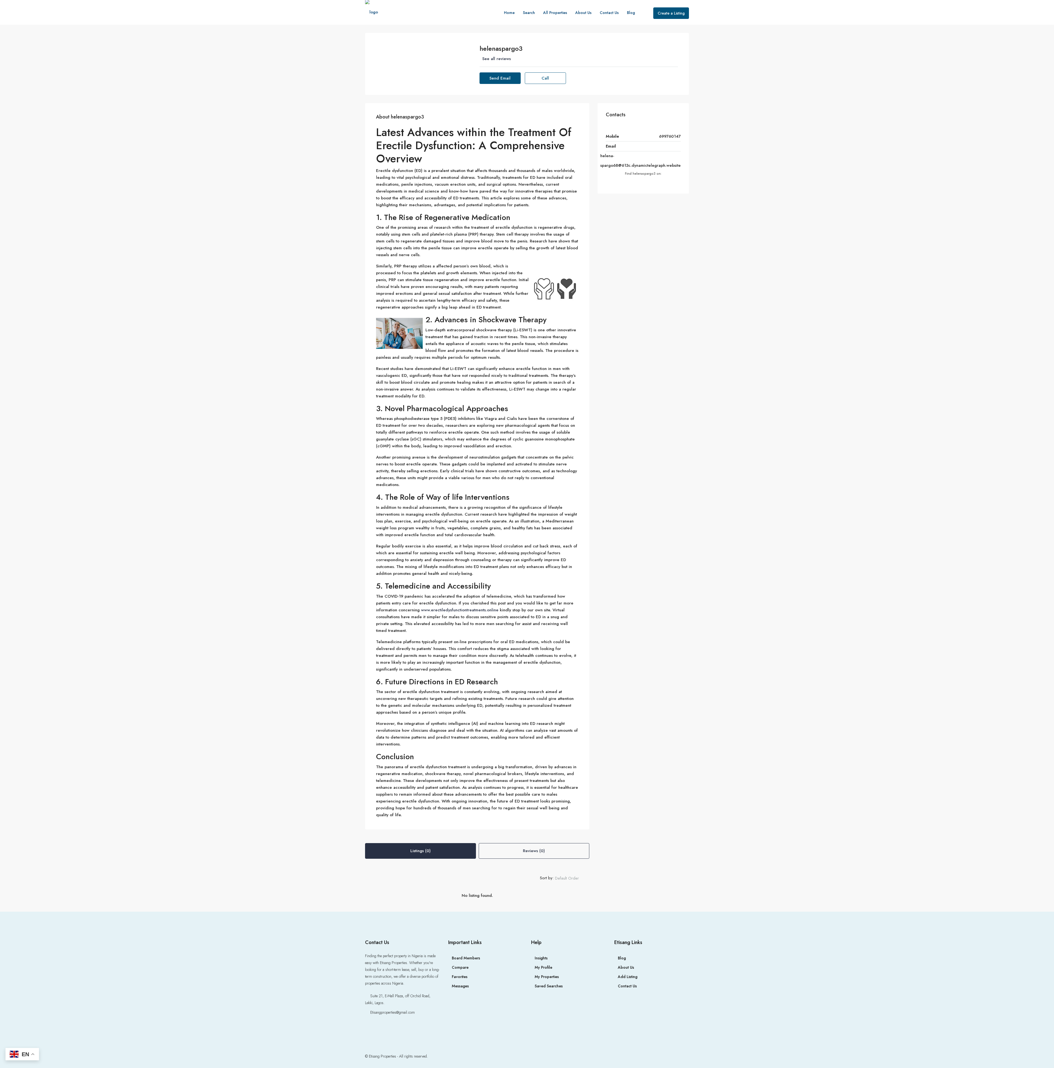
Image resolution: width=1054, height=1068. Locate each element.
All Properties (555, 12)
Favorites (459, 976)
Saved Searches (549, 986)
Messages (460, 986)
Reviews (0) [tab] (534, 851)
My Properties (547, 976)
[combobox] (571, 878)
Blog (631, 12)
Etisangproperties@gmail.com (392, 1012)
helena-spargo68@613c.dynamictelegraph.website (640, 160)
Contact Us (609, 12)
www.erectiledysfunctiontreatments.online (459, 610)
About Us (583, 12)
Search (529, 12)
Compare (460, 967)
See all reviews (496, 59)
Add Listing (627, 976)
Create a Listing (671, 13)
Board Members (466, 958)
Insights (541, 958)
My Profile (543, 967)
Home (509, 12)
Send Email (500, 78)
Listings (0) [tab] (420, 851)
